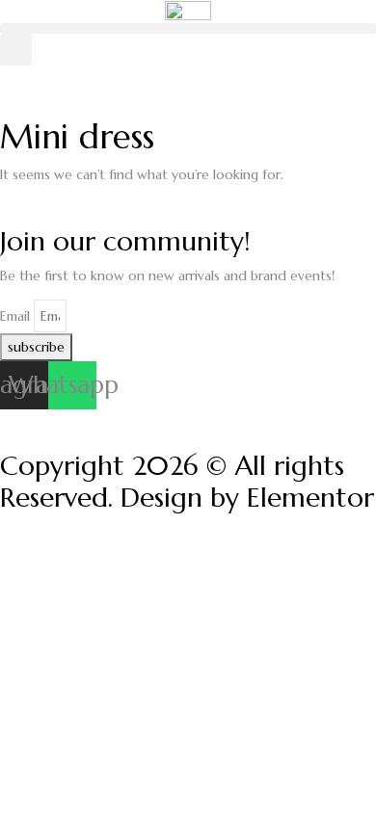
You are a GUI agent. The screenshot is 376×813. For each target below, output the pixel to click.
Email (15, 316)
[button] (188, 28)
